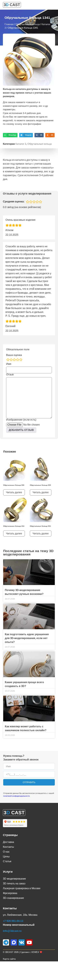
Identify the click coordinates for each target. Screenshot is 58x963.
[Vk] (22, 942)
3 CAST (12, 5)
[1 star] (8, 359)
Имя (8, 364)
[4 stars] (17, 359)
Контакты (8, 846)
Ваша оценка (14, 355)
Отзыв (10, 374)
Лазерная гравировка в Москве (21, 888)
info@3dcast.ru (12, 931)
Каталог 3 (20, 143)
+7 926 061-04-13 (13, 921)
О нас (6, 851)
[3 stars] (14, 359)
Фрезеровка (10, 893)
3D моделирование (14, 878)
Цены (6, 856)
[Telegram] (6, 942)
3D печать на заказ (14, 883)
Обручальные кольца (27, 24)
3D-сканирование (13, 898)
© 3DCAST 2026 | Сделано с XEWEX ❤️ (22, 952)
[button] (10, 135)
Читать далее (14, 492)
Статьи (7, 861)
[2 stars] (11, 359)
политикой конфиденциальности (16, 796)
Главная (9, 24)
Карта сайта (9, 959)
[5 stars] (20, 359)
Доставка (8, 842)
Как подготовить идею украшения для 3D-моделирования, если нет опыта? (27, 638)
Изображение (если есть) (21, 419)
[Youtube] (29, 942)
